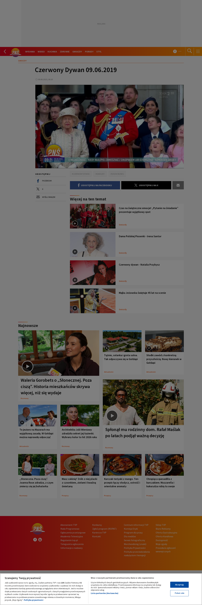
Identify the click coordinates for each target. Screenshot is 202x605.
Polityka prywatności (33, 600)
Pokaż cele (179, 593)
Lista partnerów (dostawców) (104, 593)
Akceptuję (179, 584)
